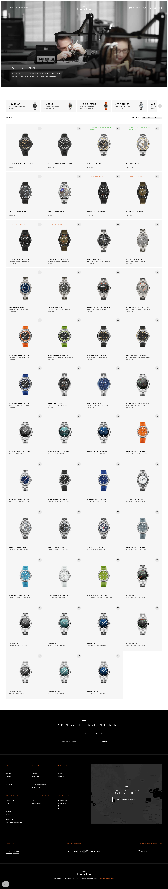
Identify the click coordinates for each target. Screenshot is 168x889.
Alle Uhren (9, 770)
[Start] (84, 8)
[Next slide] (160, 106)
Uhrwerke (9, 806)
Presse (8, 814)
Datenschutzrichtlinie (71, 878)
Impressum (57, 878)
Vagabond (9, 784)
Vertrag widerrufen (107, 878)
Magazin (34, 800)
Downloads (36, 808)
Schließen (61, 776)
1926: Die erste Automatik (14, 822)
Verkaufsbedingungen (89, 878)
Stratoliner (10, 779)
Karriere (9, 811)
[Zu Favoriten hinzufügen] (40, 128)
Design (8, 803)
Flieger (8, 776)
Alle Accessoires (63, 770)
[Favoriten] (144, 7)
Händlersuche (22, 8)
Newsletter (36, 787)
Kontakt (34, 781)
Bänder (60, 773)
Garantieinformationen (40, 770)
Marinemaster (10, 781)
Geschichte (9, 819)
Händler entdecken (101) (127, 799)
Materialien (10, 800)
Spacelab (9, 808)
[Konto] (155, 7)
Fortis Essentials (63, 781)
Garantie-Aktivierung (39, 784)
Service (34, 773)
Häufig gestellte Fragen (40, 779)
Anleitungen (36, 776)
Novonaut (9, 773)
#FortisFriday (36, 806)
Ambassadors (36, 803)
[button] (9, 8)
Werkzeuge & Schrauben (66, 779)
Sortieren (136, 117)
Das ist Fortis (10, 817)
